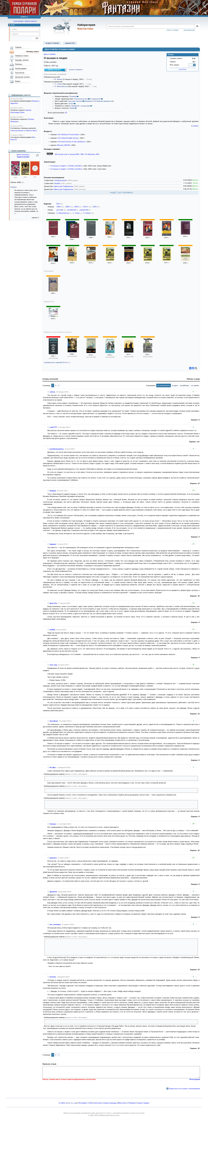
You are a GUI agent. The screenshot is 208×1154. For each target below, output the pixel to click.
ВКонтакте (122, 1103)
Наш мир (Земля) (75, 101)
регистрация (18, 21)
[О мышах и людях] (110, 260)
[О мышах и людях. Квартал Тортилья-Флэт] (129, 260)
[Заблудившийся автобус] (148, 235)
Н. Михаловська (61, 86)
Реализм (72, 96)
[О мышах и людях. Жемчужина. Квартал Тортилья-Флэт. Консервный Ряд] (185, 260)
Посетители (19, 73)
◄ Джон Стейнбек (52, 43)
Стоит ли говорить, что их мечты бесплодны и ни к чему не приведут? (73, 790)
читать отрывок (54, 69)
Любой (71, 108)
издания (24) (70, 43)
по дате (175, 385)
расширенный (189, 30)
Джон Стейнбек (50, 54)
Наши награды (110, 1103)
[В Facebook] (193, 368)
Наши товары (143, 1103)
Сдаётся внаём (23, 157)
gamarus (53, 858)
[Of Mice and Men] (91, 352)
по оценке (195, 385)
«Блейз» (57, 183)
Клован (53, 824)
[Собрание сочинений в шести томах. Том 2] (91, 235)
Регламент (83, 1103)
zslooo (52, 392)
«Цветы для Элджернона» (63, 186)
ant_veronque (55, 924)
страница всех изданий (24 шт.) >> (57, 362)
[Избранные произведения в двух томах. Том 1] (53, 234)
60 (66, 113)
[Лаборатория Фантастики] (62, 26)
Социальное (95, 99)
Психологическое (80, 99)
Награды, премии (21, 60)
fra (72, 1103)
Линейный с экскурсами (80, 106)
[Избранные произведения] (74, 231)
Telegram (132, 1103)
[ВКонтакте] (190, 368)
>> (15, 213)
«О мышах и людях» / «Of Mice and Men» (66, 166)
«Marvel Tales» (31, 130)
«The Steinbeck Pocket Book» (68, 134)
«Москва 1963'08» (63, 145)
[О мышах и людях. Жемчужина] (53, 261)
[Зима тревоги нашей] (110, 234)
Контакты (98, 1103)
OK (35, 38)
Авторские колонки (22, 77)
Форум (17, 81)
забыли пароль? (31, 21)
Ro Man (53, 767)
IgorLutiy (53, 603)
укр (75, 1103)
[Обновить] (37, 156)
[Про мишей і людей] (129, 352)
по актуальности (163, 385)
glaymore (53, 892)
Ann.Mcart (54, 721)
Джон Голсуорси (23, 154)
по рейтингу (184, 385)
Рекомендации (20, 68)
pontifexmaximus (57, 449)
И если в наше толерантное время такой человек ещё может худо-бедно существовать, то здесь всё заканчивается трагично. (95, 778)
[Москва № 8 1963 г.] (53, 291)
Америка (88, 101)
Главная (18, 47)
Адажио (53, 544)
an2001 (52, 630)
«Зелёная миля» (60, 180)
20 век (70, 103)
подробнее (183, 69)
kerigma (53, 491)
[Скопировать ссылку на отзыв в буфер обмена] (48, 392)
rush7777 (53, 427)
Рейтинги (18, 64)
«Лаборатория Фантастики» (109, 1115)
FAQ (91, 1103)
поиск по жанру (172, 30)
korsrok (53, 977)
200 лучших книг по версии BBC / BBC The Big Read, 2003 (77, 154)
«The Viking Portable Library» (68, 138)
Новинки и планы (21, 56)
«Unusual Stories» (17, 130)
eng (68, 1103)
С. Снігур (58, 84)
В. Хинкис (58, 79)
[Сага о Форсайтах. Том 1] (15, 175)
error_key (53, 665)
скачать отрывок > (76, 69)
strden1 (196, 126)
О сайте (62, 1103)
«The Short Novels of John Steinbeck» (71, 142)
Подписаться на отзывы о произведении (184, 1088)
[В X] (196, 368)
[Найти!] (197, 26)
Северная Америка (102, 101)
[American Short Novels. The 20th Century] (53, 354)
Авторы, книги (32, 51)
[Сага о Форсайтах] (25, 175)
